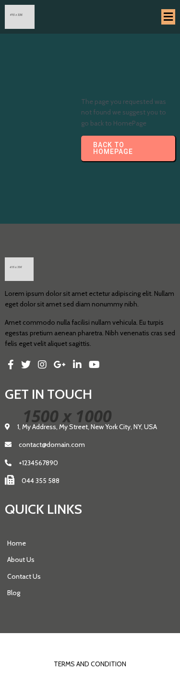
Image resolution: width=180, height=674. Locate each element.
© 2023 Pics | (61, 643)
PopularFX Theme (111, 643)
